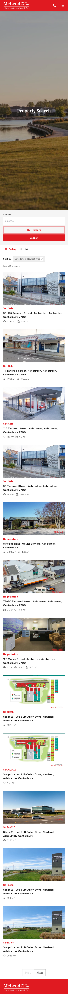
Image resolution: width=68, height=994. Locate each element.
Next (40, 973)
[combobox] (34, 221)
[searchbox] (34, 221)
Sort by (7, 258)
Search (34, 238)
